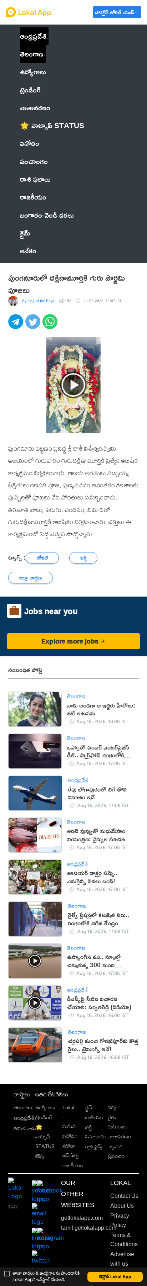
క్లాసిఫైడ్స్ (93, 1146)
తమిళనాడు (25, 1128)
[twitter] (33, 325)
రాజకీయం (72, 1165)
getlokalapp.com (82, 1218)
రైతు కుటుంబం (118, 1122)
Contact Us (124, 1196)
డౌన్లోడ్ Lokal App (115, 1276)
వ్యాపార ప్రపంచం (116, 1151)
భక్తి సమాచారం (96, 1132)
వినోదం (70, 1136)
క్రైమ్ (89, 1107)
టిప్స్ (39, 1156)
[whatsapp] (51, 325)
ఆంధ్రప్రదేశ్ (33, 36)
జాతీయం (94, 1117)
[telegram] (16, 325)
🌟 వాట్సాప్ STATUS (45, 1136)
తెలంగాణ (31, 54)
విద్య (112, 1107)
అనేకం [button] (28, 251)
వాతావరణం (119, 1136)
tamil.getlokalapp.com (88, 1228)
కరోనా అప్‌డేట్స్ (70, 1150)
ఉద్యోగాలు (45, 1107)
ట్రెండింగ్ (43, 1117)
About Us (122, 1206)
